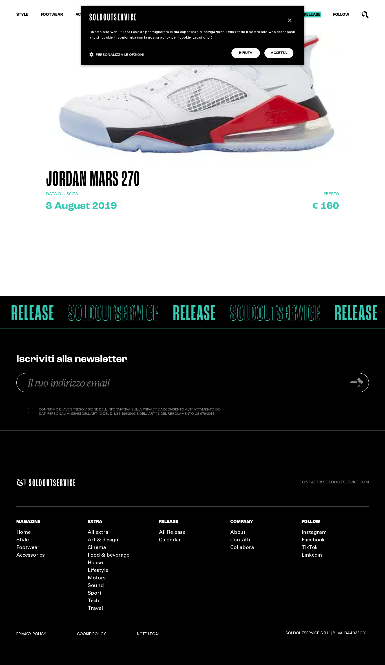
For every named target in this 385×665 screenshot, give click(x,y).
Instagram (314, 532)
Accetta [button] (279, 53)
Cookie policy (91, 633)
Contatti (240, 540)
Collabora (242, 547)
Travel (95, 608)
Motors (97, 578)
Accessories (30, 555)
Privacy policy (31, 633)
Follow (341, 15)
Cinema (97, 547)
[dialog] (192, 35)
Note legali (149, 633)
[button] (116, 54)
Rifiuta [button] (245, 53)
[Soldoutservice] (21, 482)
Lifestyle (98, 570)
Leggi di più (203, 37)
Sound (96, 585)
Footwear (52, 15)
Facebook (313, 540)
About (237, 532)
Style (22, 15)
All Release (172, 532)
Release (312, 15)
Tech (93, 601)
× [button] (289, 20)
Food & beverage (108, 555)
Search (365, 14)
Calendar (170, 540)
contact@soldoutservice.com (334, 483)
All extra (98, 532)
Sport (94, 593)
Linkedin (312, 555)
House (95, 563)
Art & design (103, 540)
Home (23, 532)
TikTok (310, 547)
